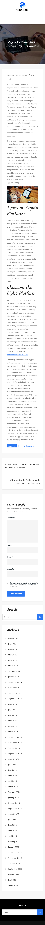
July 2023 (12, 819)
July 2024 (12, 764)
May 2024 (12, 775)
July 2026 (12, 644)
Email (10, 557)
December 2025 (15, 682)
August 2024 (13, 759)
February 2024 (14, 792)
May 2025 (12, 721)
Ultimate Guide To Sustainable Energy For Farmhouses (25, 482)
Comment (11, 517)
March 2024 (13, 786)
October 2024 (14, 748)
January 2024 (13, 797)
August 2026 (13, 638)
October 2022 (14, 863)
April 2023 (12, 836)
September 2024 (15, 753)
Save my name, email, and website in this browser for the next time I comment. (24, 584)
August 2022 (13, 874)
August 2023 (13, 814)
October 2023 (14, 803)
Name (10, 545)
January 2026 (13, 677)
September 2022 (15, 869)
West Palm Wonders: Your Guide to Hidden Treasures (22, 466)
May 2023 (12, 830)
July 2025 (12, 710)
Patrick (11, 75)
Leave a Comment (26, 446)
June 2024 (12, 770)
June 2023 (12, 825)
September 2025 (15, 699)
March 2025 (13, 732)
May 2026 (12, 655)
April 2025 (12, 726)
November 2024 (15, 742)
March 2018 (13, 885)
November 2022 (15, 858)
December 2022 (15, 852)
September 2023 (15, 808)
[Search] (40, 617)
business (11, 446)
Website (10, 569)
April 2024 (12, 781)
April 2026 (12, 660)
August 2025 (13, 704)
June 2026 (12, 649)
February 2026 (14, 671)
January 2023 (13, 847)
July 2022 (12, 880)
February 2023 (14, 841)
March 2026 (13, 666)
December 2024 (15, 737)
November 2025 (15, 688)
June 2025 (12, 715)
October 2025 (14, 693)
